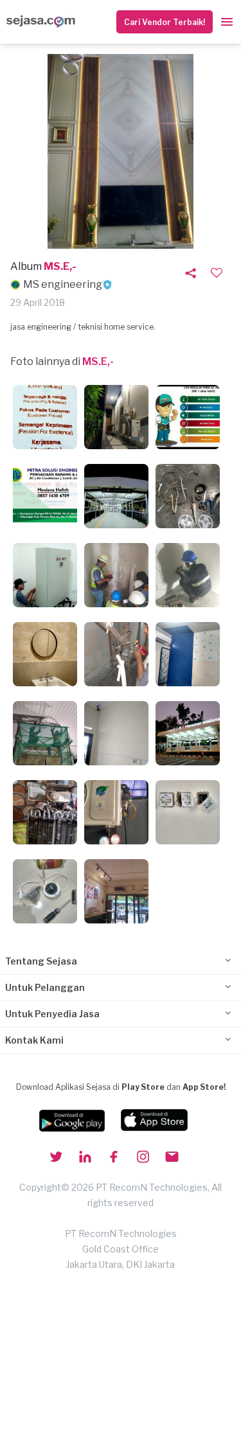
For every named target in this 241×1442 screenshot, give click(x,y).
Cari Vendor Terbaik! (164, 22)
